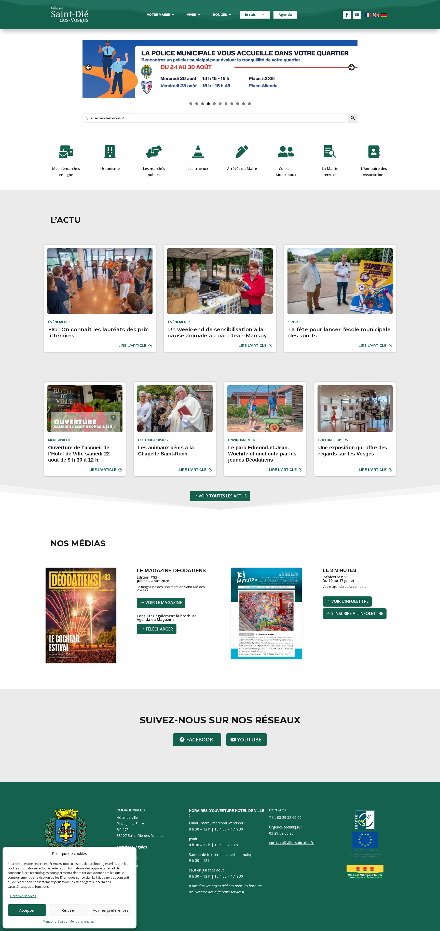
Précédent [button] (89, 67)
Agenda (285, 14)
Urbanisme (110, 168)
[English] (376, 14)
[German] (384, 14)
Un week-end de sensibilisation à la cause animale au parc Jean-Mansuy (217, 332)
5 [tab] (214, 103)
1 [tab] (190, 103)
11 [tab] (249, 103)
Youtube (249, 739)
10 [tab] (243, 103)
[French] (368, 14)
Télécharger (159, 629)
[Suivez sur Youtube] (357, 15)
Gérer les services (23, 896)
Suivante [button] (351, 67)
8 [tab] (231, 103)
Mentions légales (55, 921)
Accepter (27, 910)
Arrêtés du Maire (242, 168)
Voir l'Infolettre (349, 601)
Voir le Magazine (163, 602)
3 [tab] (202, 103)
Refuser (68, 910)
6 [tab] (220, 103)
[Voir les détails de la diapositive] (220, 69)
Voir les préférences (111, 910)
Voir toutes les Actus (223, 496)
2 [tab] (196, 103)
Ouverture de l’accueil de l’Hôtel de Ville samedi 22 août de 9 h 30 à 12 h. (79, 454)
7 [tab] (226, 103)
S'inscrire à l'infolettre (357, 613)
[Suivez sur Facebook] (347, 15)
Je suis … (252, 14)
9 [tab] (237, 103)
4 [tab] (208, 103)
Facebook (199, 739)
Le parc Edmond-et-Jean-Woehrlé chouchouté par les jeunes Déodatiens (262, 454)
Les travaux (198, 168)
